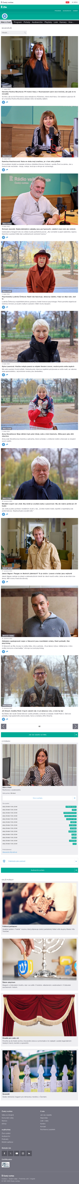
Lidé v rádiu (44, 1121)
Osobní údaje (13, 1179)
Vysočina (73, 840)
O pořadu (6, 741)
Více (71, 22)
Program (58, 10)
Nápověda (44, 1118)
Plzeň (74, 834)
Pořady (27, 22)
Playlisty (48, 22)
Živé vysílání (6, 1133)
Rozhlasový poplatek (47, 1129)
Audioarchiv (67, 10)
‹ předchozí (3, 726)
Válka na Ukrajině (8, 1115)
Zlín (74, 844)
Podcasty (5, 1139)
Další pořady (8, 880)
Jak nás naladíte (46, 1115)
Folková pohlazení (10, 926)
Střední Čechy (71, 806)
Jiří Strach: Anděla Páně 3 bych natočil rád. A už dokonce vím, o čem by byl (32, 711)
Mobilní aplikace (7, 1142)
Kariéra (42, 1124)
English (32, 1179)
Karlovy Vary (71, 819)
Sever (74, 837)
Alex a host (7, 787)
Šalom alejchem (9, 982)
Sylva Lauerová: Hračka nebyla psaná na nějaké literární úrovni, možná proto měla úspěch (38, 366)
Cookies (4, 1179)
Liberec (73, 822)
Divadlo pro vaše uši (11, 1038)
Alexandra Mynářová (10, 852)
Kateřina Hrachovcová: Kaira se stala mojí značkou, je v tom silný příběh (31, 161)
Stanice (4, 1121)
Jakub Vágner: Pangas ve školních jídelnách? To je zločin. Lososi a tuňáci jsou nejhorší (37, 573)
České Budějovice (70, 813)
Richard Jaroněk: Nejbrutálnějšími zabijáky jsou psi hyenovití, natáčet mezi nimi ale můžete (39, 229)
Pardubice (72, 831)
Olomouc (73, 825)
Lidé (56, 22)
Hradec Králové (70, 816)
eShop (4, 1124)
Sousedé (6, 1094)
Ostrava (73, 828)
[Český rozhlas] (7, 2)
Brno (74, 810)
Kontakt (43, 1127)
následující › (75, 726)
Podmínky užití (24, 1179)
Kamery (75, 10)
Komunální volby (8, 1118)
